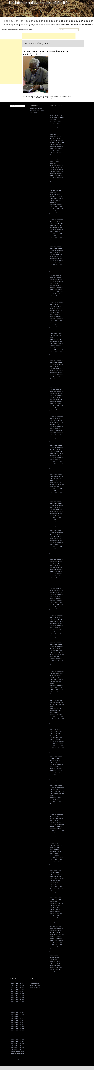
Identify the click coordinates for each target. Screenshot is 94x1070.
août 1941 (52, 660)
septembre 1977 (53, 300)
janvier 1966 (52, 420)
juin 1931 (57, 741)
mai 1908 (59, 861)
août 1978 (60, 289)
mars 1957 (52, 507)
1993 (32, 24)
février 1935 (56, 712)
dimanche (73, 24)
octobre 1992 (60, 146)
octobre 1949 (60, 580)
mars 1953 (52, 544)
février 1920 (57, 820)
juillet (86, 24)
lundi (90, 24)
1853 (7, 20)
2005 (57, 24)
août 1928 (58, 762)
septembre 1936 (59, 702)
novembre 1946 (53, 611)
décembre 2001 (53, 121)
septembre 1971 (53, 362)
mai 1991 (51, 161)
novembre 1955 (53, 519)
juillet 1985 (52, 219)
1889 (52, 20)
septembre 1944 (53, 633)
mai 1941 (51, 662)
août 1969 (60, 383)
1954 (24, 23)
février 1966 (57, 418)
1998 (44, 24)
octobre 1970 (60, 370)
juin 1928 (57, 764)
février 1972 (57, 356)
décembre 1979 (59, 275)
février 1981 (57, 262)
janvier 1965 (52, 430)
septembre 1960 (53, 474)
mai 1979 (61, 281)
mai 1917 (51, 833)
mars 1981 (52, 262)
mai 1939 (56, 679)
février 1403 (52, 971)
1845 (89, 19)
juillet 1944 (52, 636)
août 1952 (60, 551)
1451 (7, 19)
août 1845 (60, 930)
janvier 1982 (52, 254)
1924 (39, 21)
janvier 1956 (58, 517)
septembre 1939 (53, 677)
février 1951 (57, 565)
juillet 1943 (52, 646)
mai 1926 (61, 779)
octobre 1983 (60, 235)
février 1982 (57, 252)
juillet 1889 (52, 899)
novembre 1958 (53, 490)
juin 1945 (57, 625)
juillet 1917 (57, 830)
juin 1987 (51, 198)
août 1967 (60, 403)
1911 (7, 21)
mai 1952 (61, 553)
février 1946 (57, 617)
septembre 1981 (53, 258)
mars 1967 (52, 407)
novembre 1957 (53, 501)
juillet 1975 (52, 323)
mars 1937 (52, 700)
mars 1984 (52, 231)
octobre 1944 (60, 631)
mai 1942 (51, 656)
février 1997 (52, 130)
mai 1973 (56, 343)
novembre (15, 25)
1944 (89, 21)
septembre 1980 (53, 269)
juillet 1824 (52, 942)
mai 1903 (57, 872)
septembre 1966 (53, 414)
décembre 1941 (59, 658)
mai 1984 (61, 229)
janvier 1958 (52, 499)
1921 (32, 21)
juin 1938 (51, 689)
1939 (77, 21)
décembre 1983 (59, 233)
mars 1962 (52, 459)
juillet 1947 (52, 604)
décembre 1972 (53, 347)
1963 (47, 23)
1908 (92, 20)
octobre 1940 (60, 667)
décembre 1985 (59, 213)
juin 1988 (51, 188)
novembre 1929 (53, 754)
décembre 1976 (59, 306)
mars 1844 (52, 932)
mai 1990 (61, 169)
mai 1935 (51, 712)
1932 (59, 21)
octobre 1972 (60, 349)
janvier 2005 (56, 117)
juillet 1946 (52, 615)
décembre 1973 (53, 337)
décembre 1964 (59, 430)
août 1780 (57, 957)
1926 (44, 21)
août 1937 (60, 696)
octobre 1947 (60, 600)
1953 (22, 23)
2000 (47, 24)
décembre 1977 (59, 296)
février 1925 (52, 789)
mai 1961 (61, 468)
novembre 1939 (53, 675)
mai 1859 (59, 924)
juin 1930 (62, 747)
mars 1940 (61, 671)
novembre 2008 (53, 115)
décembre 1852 (53, 928)
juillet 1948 (52, 594)
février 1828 (60, 940)
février (76, 24)
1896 (67, 20)
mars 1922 (52, 810)
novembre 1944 (53, 631)
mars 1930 (56, 750)
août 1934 (52, 718)
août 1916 (52, 837)
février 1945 (57, 627)
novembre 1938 (53, 685)
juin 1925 (57, 787)
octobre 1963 (60, 443)
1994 (34, 24)
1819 (62, 19)
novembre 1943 (53, 642)
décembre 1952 (59, 546)
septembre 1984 (53, 227)
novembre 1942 (59, 650)
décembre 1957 (59, 499)
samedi (23, 25)
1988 (19, 24)
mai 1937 (61, 698)
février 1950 (57, 575)
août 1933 (60, 725)
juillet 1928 (52, 764)
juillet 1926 (52, 779)
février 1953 (57, 544)
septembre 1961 (53, 466)
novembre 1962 (53, 453)
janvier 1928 (57, 766)
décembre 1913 (59, 845)
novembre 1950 (53, 569)
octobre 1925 (60, 783)
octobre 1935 (60, 708)
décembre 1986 (53, 202)
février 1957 (57, 507)
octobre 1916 (60, 835)
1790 (39, 19)
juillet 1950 (52, 573)
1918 (24, 21)
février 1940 (52, 673)
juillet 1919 (52, 824)
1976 (79, 23)
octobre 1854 (52, 926)
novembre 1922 (53, 806)
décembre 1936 (58, 700)
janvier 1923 (58, 801)
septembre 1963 (53, 445)
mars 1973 (61, 343)
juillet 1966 (52, 416)
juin (88, 24)
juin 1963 (57, 447)
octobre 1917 (60, 828)
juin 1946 (57, 615)
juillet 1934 (57, 718)
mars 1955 (56, 524)
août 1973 (60, 341)
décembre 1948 (59, 588)
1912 (9, 21)
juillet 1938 (60, 687)
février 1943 (57, 648)
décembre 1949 (59, 578)
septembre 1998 (53, 126)
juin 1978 (57, 291)
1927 (47, 21)
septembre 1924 (59, 791)
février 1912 (57, 853)
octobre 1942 (52, 652)
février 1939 (52, 681)
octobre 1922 (60, 806)
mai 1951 (57, 563)
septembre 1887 (53, 903)
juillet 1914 (52, 843)
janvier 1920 (52, 822)
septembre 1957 (53, 503)
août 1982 (60, 248)
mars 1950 (52, 575)
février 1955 (52, 526)
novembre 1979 (53, 277)
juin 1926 (57, 779)
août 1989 (60, 175)
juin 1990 (57, 169)
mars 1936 (61, 704)
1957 (32, 23)
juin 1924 (51, 793)
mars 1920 (52, 820)
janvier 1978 (52, 296)
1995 (37, 24)
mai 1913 (51, 849)
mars (7, 25)
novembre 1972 (53, 349)
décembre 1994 (53, 136)
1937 (72, 21)
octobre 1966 (60, 412)
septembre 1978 (53, 289)
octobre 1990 (60, 165)
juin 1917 (62, 830)
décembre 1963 (59, 441)
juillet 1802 (52, 953)
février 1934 (56, 721)
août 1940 (60, 669)
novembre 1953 (53, 538)
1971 (67, 23)
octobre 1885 (60, 903)
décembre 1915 (58, 837)
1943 (87, 21)
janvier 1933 (52, 731)
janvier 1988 (58, 190)
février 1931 (52, 743)
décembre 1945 (59, 619)
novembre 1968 (53, 391)
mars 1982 (52, 252)
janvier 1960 (58, 478)
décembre (68, 24)
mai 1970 (61, 374)
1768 (32, 19)
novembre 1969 (53, 381)
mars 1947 (52, 606)
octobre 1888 (58, 899)
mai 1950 (61, 573)
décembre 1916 (57, 833)
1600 (12, 19)
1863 (17, 20)
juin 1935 (59, 710)
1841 (84, 19)
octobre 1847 (60, 928)
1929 (52, 21)
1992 (29, 24)
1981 (92, 23)
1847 (92, 19)
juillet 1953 (52, 542)
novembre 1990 (53, 165)
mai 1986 (61, 208)
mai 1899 (57, 882)
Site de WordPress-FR (35, 987)
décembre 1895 (53, 888)
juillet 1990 (52, 169)
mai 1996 (59, 132)
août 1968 (60, 393)
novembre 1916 (53, 835)
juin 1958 (57, 495)
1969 (62, 23)
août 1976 (60, 310)
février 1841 (57, 932)
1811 (57, 19)
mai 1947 (61, 604)
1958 (34, 23)
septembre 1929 (53, 756)
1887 (47, 20)
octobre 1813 (52, 947)
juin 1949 (57, 584)
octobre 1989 (60, 173)
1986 (14, 24)
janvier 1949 (52, 588)
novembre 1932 (59, 731)
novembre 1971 (53, 360)
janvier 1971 (52, 368)
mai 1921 (61, 814)
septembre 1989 (53, 175)
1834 (79, 19)
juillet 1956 (52, 515)
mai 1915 (51, 841)
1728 (24, 19)
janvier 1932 (52, 737)
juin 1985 (57, 219)
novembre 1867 (53, 920)
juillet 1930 (57, 747)
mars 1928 (52, 766)
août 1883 (58, 905)
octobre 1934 (52, 716)
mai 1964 (61, 437)
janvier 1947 (52, 609)
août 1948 (60, 592)
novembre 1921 (58, 810)
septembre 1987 (53, 196)
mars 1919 (61, 824)
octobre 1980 (60, 267)
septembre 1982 (53, 248)
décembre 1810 (53, 949)
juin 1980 (57, 271)
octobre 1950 (60, 569)
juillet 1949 (52, 584)
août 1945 (60, 623)
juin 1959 (62, 484)
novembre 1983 (53, 235)
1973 (72, 23)
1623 (17, 19)
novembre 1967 (53, 401)
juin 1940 (57, 671)
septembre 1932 (59, 733)
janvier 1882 (58, 909)
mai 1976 (57, 312)
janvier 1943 (52, 650)
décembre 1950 (59, 567)
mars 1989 (52, 179)
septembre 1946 (53, 613)
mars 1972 (52, 356)
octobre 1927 (60, 768)
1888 (49, 20)
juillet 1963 (52, 447)
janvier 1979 (52, 285)
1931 (57, 21)
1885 (44, 20)
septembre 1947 (53, 602)
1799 (42, 19)
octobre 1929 (60, 754)
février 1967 (57, 407)
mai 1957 (61, 505)
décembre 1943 (59, 640)
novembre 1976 (53, 308)
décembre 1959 (53, 480)
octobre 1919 (58, 822)
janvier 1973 (58, 345)
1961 (42, 23)
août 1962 (60, 455)
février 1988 (52, 190)
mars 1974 (61, 333)
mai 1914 (57, 843)
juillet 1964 (52, 437)
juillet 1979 (52, 281)
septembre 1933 (53, 725)
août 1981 (60, 258)
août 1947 (60, 602)
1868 (22, 20)
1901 (77, 20)
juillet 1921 (52, 814)
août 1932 (52, 735)
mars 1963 (52, 449)
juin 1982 (57, 250)
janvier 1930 (52, 752)
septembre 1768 (53, 959)
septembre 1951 (53, 561)
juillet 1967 (52, 405)
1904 (82, 20)
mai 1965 (61, 426)
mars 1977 (52, 304)
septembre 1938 (53, 687)
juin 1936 (56, 704)
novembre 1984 (53, 225)
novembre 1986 (53, 204)
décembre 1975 (59, 316)
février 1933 (57, 729)
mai (92, 24)
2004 (54, 24)
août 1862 (52, 922)
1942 (84, 21)
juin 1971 (57, 364)
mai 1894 (51, 893)
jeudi (83, 24)
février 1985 (57, 221)
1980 (89, 23)
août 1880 (52, 911)
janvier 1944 (52, 640)
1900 (74, 20)
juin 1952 (57, 553)
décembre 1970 (59, 368)
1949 (12, 23)
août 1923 (60, 797)
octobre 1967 (60, 401)
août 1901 (59, 876)
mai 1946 (61, 615)
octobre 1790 (57, 955)
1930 (54, 21)
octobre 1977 (60, 298)
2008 (62, 24)
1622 (14, 19)
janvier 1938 (58, 692)
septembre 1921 (59, 812)
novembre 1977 (53, 298)
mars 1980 (52, 273)
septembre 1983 (53, 237)
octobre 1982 (60, 246)
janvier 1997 (58, 130)
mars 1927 (52, 772)
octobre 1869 (52, 917)
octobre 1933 (58, 723)
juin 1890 (59, 897)
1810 (54, 19)
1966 (54, 23)
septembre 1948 (53, 592)
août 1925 (60, 785)
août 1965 (60, 424)
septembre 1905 (53, 868)
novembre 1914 (57, 841)
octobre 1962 (60, 453)
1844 (87, 19)
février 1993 (52, 144)
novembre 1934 (59, 714)
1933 (62, 21)
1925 (42, 21)
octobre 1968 (60, 391)
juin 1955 (62, 522)
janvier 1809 (59, 949)
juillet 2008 (59, 115)
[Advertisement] (11, 61)
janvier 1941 (56, 662)
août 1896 (60, 886)
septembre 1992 (53, 148)
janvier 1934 (52, 723)
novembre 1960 (53, 472)
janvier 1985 (52, 223)
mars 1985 (52, 221)
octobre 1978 (60, 287)
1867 (19, 20)
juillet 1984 (52, 229)
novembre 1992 (53, 146)
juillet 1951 (52, 563)
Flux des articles (34, 983)
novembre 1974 (53, 329)
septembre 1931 (59, 739)
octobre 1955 (60, 519)
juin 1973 (51, 343)
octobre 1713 (59, 963)
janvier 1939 (58, 681)
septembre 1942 (59, 652)
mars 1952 (52, 555)
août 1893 (56, 893)
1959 (37, 23)
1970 (64, 23)
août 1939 (60, 677)
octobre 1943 (60, 642)
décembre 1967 (59, 399)
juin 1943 (57, 646)
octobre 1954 (60, 528)
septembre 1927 (53, 770)
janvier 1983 (52, 244)
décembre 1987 (53, 192)
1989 (22, 24)
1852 (4, 20)
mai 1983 (61, 240)
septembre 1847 (53, 930)
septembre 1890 (53, 897)
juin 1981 (57, 260)
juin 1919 (57, 824)
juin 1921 (57, 814)
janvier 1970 (57, 376)
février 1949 (57, 586)
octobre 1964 (60, 432)
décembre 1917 (53, 828)
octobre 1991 (60, 157)
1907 (89, 20)
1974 (74, 23)
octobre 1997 (52, 128)
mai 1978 (61, 291)
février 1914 (52, 845)
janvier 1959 (52, 488)
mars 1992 (57, 150)
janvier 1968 (52, 399)
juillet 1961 (52, 468)
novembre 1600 (59, 967)
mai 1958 (61, 495)
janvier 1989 (57, 179)
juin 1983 (57, 240)
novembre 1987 (53, 194)
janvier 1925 (58, 789)
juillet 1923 (52, 799)
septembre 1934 (59, 716)
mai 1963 (61, 447)
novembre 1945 (53, 621)
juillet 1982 (52, 250)
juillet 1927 (60, 770)
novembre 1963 (53, 443)
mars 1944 (52, 638)
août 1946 (60, 613)
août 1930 (52, 747)
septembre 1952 (53, 551)
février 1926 (52, 781)
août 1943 (60, 644)
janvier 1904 (52, 872)
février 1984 (57, 231)
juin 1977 (57, 302)
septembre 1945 (53, 623)
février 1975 (57, 325)
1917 (22, 21)
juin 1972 (57, 354)
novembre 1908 (53, 861)
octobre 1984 (60, 225)
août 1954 (60, 530)
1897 (69, 20)
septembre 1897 (53, 884)
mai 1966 (61, 416)
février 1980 (57, 273)
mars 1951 (52, 565)
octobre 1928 (52, 762)
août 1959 (52, 484)
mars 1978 (52, 293)
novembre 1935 (53, 708)
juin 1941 (62, 660)
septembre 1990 (53, 167)
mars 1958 (52, 497)
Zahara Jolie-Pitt (33, 112)
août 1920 (52, 818)
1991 (27, 24)
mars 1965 (52, 428)
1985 (12, 24)
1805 (49, 19)
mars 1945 (52, 627)
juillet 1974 (60, 331)
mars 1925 (61, 787)
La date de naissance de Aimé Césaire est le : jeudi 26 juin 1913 (46, 53)
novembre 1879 (58, 911)
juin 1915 (62, 839)
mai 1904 (60, 870)
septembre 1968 (53, 393)
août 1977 (60, 300)
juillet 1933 (52, 727)
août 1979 (60, 279)
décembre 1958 (59, 488)
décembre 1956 (59, 509)
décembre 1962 (59, 451)
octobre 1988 (60, 184)
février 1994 (57, 138)
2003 (52, 24)
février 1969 (57, 387)
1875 (29, 20)
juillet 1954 (52, 532)
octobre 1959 (60, 482)
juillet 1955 (57, 522)
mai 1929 (57, 758)
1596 (9, 19)
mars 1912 (52, 853)
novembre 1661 (53, 965)
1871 (27, 20)
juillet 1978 (52, 291)
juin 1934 (62, 718)
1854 (9, 20)
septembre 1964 (53, 434)
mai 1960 (56, 476)
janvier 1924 (61, 793)
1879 (34, 20)
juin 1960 (51, 476)
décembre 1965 (59, 420)
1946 (4, 23)
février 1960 (52, 478)
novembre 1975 (53, 318)
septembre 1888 (53, 901)
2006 (59, 24)
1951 (17, 23)
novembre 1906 (53, 866)
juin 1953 (57, 542)
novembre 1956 (53, 511)
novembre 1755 (53, 961)
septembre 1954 (53, 530)
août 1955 (52, 522)
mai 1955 (51, 524)
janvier (80, 24)
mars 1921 (52, 816)
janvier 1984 (52, 233)
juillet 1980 (52, 271)
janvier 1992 (58, 152)
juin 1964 (57, 437)
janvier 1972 (52, 358)
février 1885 (52, 905)
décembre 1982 (59, 244)
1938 (74, 21)
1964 (49, 23)
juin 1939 (51, 679)
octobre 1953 (60, 538)
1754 (27, 19)
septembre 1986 (53, 206)
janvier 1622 (52, 967)
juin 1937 (57, 698)
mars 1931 (61, 741)
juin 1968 (57, 395)
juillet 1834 (61, 934)
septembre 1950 (53, 571)
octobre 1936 (52, 702)
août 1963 (60, 445)
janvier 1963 (52, 451)
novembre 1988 (53, 184)
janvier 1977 (52, 306)
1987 (17, 24)
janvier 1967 (52, 410)
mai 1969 (61, 385)
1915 (17, 21)
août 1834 (56, 934)
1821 (64, 19)
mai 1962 (61, 457)
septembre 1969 (53, 383)
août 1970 (60, 372)
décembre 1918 (53, 826)
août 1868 (58, 917)
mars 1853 (58, 926)
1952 (19, 23)
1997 (42, 24)
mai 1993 (62, 142)
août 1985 (60, 217)
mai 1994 (59, 136)
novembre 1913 (53, 847)
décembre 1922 (53, 803)
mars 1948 (52, 596)
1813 (59, 19)
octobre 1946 (60, 611)
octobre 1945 (60, 621)
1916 (19, 21)
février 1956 (52, 517)
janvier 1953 (52, 546)
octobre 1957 (60, 501)
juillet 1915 (57, 839)
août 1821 (52, 944)
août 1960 (60, 474)
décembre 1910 (59, 857)
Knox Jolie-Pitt (33, 110)
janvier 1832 (59, 936)
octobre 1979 (60, 277)
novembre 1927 (53, 768)
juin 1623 (59, 965)
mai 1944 (61, 636)
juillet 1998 (60, 126)
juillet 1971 (52, 364)
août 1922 (60, 808)
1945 (92, 21)
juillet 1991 (60, 159)
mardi (4, 25)
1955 (27, 23)
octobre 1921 (52, 812)
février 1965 (57, 428)
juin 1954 (57, 532)
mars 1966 (52, 418)
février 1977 (57, 304)
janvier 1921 (57, 816)
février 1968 (57, 397)
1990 (24, 24)
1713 (22, 19)
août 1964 (60, 434)
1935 (67, 21)
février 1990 (52, 171)
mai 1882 (57, 907)
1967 (57, 23)
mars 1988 (61, 188)
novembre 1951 (53, 559)
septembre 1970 (53, 372)
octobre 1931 (52, 739)
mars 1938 (61, 689)
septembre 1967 (53, 403)
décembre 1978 (59, 285)
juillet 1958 (52, 495)
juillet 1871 (57, 915)
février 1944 (57, 638)
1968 (59, 23)
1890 (54, 20)
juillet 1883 (52, 907)
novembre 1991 (53, 157)
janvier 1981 (52, 264)
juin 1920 (56, 818)
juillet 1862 (57, 922)
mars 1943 (52, 648)
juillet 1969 (52, 385)
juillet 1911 (52, 855)
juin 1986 (57, 208)
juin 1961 (57, 468)
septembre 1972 (53, 351)
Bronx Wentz (33, 108)
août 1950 (60, 571)
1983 (7, 24)
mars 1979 (52, 283)
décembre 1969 (53, 378)
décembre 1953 (59, 536)
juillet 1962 (52, 457)
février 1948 (57, 596)
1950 (14, 23)
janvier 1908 (52, 864)
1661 (19, 19)
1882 (39, 20)
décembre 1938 (53, 683)
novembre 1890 (59, 895)
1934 (64, 21)
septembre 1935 (53, 710)
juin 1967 (57, 405)
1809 (52, 19)
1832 (77, 19)
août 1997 (58, 128)
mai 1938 (56, 689)
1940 (79, 21)
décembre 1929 (59, 752)
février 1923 (52, 801)
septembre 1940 (53, 669)
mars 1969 (52, 387)
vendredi (33, 25)
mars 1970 (52, 376)
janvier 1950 (52, 578)
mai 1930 (51, 750)
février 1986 (57, 211)
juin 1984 (57, 229)
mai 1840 (51, 934)
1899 (72, 20)
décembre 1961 (59, 461)
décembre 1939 (59, 673)
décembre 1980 (59, 264)
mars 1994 (52, 138)
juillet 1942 (57, 654)
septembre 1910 (53, 859)
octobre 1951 (60, 559)
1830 (74, 19)
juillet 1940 (52, 671)
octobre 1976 (60, 308)
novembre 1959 (53, 482)
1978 (84, 23)
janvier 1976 (52, 316)
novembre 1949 (53, 580)
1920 (29, 21)
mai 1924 (56, 793)
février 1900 (52, 880)
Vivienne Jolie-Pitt (40, 108)
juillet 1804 (57, 951)
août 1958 (60, 492)
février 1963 (57, 449)
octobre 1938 (60, 685)
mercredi (11, 25)
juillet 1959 (57, 484)
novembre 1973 (53, 339)
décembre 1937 (53, 694)
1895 (64, 20)
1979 (87, 23)
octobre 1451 (58, 969)
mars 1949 (52, 586)
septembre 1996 (53, 132)
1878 (32, 20)
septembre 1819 (58, 944)
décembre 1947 (59, 598)
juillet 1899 (52, 882)
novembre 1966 (53, 412)
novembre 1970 (53, 370)
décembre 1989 (59, 171)
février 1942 (52, 658)
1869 (24, 20)
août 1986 (60, 206)
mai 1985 (61, 219)
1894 (62, 20)
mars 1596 (52, 969)
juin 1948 (57, 594)
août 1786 (52, 957)
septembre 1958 (53, 492)
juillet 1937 (52, 698)
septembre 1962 (53, 455)
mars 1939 (61, 679)
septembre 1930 (59, 745)
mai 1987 (56, 198)
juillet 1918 (59, 826)
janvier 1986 (52, 213)
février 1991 (56, 161)
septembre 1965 (53, 424)
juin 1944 (57, 636)
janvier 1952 (52, 557)
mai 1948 (61, 594)
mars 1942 (56, 656)
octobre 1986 (60, 204)
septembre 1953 (53, 540)
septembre (28, 25)
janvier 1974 (58, 335)
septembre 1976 (53, 310)
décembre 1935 (53, 706)
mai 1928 (61, 764)
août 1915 (52, 839)
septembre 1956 (53, 513)
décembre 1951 (59, 557)
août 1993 (52, 142)
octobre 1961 (60, 463)
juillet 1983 (52, 240)
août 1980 (60, 269)
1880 (37, 20)
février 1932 (57, 735)
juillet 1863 (59, 920)
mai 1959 (51, 486)
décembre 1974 (59, 327)
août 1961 (60, 466)
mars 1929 (52, 760)
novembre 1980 (53, 267)
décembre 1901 (59, 874)
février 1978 (57, 293)
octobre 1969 (60, 381)
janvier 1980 (52, 275)
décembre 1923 (53, 795)
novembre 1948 (53, 590)
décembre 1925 (59, 781)
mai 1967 (61, 405)
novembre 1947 (53, 600)
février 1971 (57, 366)
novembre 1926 (53, 774)
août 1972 (60, 351)
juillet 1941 (57, 660)
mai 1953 (61, 542)
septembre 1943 (53, 644)
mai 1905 (51, 870)
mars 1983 (52, 242)
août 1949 (60, 582)
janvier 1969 (52, 389)
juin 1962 (57, 457)
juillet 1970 (52, 374)
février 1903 (52, 874)
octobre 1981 (60, 256)
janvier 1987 (58, 200)
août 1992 (60, 148)
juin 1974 (51, 333)
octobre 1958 (60, 490)
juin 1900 (62, 878)
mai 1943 (61, 646)
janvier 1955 (58, 526)
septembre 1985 (53, 217)
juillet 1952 (52, 553)
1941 (82, 21)
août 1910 (60, 859)
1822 (67, 19)
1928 (49, 21)
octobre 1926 (60, 774)
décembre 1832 (53, 936)
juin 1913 (59, 847)
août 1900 (57, 878)
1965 (52, 23)
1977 (82, 23)
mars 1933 (52, 729)
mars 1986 (52, 211)
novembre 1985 (53, 215)
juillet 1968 (52, 395)
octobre (20, 25)
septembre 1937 (53, 696)
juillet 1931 (52, 741)
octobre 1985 (60, 215)
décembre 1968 (59, 389)
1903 (79, 20)
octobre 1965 (60, 422)
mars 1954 (52, 534)
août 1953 (60, 540)
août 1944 (60, 633)
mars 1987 (61, 198)
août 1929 (60, 756)
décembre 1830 (53, 938)
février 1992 (52, 152)
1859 (12, 20)
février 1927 (57, 772)
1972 (69, 23)
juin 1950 (57, 573)
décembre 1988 (53, 182)
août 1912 (60, 851)
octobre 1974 (60, 329)
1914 (14, 21)
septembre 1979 (53, 279)
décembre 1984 (59, 223)
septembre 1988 (53, 186)
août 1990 (60, 167)
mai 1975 (61, 323)
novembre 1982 (53, 246)
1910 (4, 21)
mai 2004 (62, 117)
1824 (69, 19)
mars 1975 (52, 325)
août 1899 (58, 880)
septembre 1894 (59, 891)
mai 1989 (61, 177)
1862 (14, 20)
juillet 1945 (52, 625)
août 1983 (60, 237)
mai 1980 (61, 271)
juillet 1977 (52, 302)
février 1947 (57, 606)
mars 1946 (52, 617)
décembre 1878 (58, 913)
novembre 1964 (53, 432)
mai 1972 (61, 354)
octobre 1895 (60, 888)
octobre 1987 (60, 194)
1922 (34, 21)
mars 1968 (52, 397)
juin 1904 (56, 870)
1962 (44, 23)
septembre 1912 (53, 851)
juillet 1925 (52, 787)
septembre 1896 (53, 886)
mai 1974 (56, 333)
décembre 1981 (59, 254)
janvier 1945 (52, 629)
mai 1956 (57, 515)
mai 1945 (61, 625)
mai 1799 (51, 955)
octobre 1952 (60, 548)
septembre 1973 (53, 341)
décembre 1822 (58, 942)
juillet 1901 (52, 878)
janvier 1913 (56, 849)
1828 (72, 19)
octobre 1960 (60, 472)
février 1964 (57, 439)
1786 (37, 19)
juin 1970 (57, 374)
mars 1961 (52, 470)
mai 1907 (57, 864)
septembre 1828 (53, 940)
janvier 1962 (52, 461)
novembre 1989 (53, 173)
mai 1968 (61, 395)
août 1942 (52, 654)
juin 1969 (57, 385)
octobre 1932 (52, 733)
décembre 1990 (53, 163)
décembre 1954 (53, 528)
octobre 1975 (60, 318)
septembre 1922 (53, 808)
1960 (39, 23)
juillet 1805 (52, 951)
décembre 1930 (59, 743)
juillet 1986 (52, 208)
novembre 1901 (53, 876)
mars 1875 (52, 915)
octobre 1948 (60, 590)
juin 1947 (57, 604)
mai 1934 (51, 721)
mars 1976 (52, 314)
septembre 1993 (59, 140)
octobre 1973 (60, 339)
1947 (7, 23)
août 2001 (59, 121)
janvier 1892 (52, 895)
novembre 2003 (53, 119)
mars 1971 (52, 366)
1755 (29, 19)
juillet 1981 (52, 260)
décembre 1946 (59, 609)
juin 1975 (57, 323)
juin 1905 (59, 868)
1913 (12, 21)
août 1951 (60, 561)
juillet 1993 (57, 142)
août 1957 (60, 503)
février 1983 (57, 242)
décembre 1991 (53, 155)
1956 (29, 23)
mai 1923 (57, 799)
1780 (34, 19)
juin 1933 (57, 727)
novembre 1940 (53, 667)
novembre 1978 (53, 287)
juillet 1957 (52, 505)
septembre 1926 (53, 777)
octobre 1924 (52, 791)
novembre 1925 (53, 783)
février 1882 (52, 909)
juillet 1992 (52, 150)
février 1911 (52, 857)
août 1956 (60, 513)
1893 (59, 20)
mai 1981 (61, 260)
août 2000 (58, 123)
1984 (9, 24)
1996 (39, 24)
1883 (42, 20)
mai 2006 (51, 117)
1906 (87, 20)
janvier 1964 (52, 441)
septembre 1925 (53, 785)
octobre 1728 (52, 963)
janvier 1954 (52, 536)
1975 (77, 23)
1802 (44, 19)
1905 (84, 20)
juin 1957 (57, 505)
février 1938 (52, 692)
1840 (82, 19)
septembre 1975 (53, 320)
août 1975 (60, 320)
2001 (49, 24)
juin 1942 (62, 654)
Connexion (32, 981)
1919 (27, 21)
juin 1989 (57, 177)
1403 (4, 19)
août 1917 (52, 830)
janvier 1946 (52, 619)
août (64, 24)
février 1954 (57, 534)
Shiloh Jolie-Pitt (40, 110)
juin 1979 (57, 281)
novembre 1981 (53, 256)
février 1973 (52, 345)
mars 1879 (52, 913)
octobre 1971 (60, 360)
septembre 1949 (53, 582)
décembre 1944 (59, 629)
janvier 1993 (58, 144)
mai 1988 (56, 188)
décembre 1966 (59, 410)
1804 (47, 19)
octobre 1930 (52, 745)
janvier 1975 (52, 327)
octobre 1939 (60, 675)
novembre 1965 (53, 422)
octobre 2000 (52, 123)
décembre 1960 (58, 470)
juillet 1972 (52, 354)
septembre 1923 (53, 797)
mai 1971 (61, 364)
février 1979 (57, 283)
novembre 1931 (59, 737)
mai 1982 (61, 250)
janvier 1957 (52, 509)
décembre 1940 (53, 665)
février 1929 (57, 760)
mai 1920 (61, 818)
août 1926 (60, 777)
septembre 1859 (53, 924)
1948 (9, 23)
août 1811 (58, 947)
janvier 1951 (52, 567)
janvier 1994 (52, 140)
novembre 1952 (53, 548)
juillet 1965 (52, 426)
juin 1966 (57, 416)
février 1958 (57, 497)
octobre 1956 (60, 511)
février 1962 (57, 459)
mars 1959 (56, 486)
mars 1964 (52, 439)
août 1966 (60, 414)
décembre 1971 (59, 358)
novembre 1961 (53, 463)
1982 (4, 24)
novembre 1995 (53, 134)
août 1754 (59, 961)
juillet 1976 (52, 312)
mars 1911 (57, 855)
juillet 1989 (52, 177)
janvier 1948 (52, 598)
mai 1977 (61, 302)
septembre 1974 (53, 331)
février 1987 (52, 200)
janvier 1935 (52, 714)
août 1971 (60, 362)
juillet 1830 (59, 938)
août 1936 (52, 704)
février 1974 (52, 335)
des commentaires (35, 985)
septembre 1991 (53, 159)
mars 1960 (61, 476)
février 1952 (57, 555)
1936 (69, 21)
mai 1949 (61, 584)
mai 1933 (61, 727)
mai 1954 (61, 532)
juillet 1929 (52, 758)
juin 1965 (57, 426)
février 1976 (57, 314)
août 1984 (60, 227)
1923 (37, 21)
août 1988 (60, 186)
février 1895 (52, 891)
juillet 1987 (60, 196)
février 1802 (57, 953)
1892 (57, 20)
